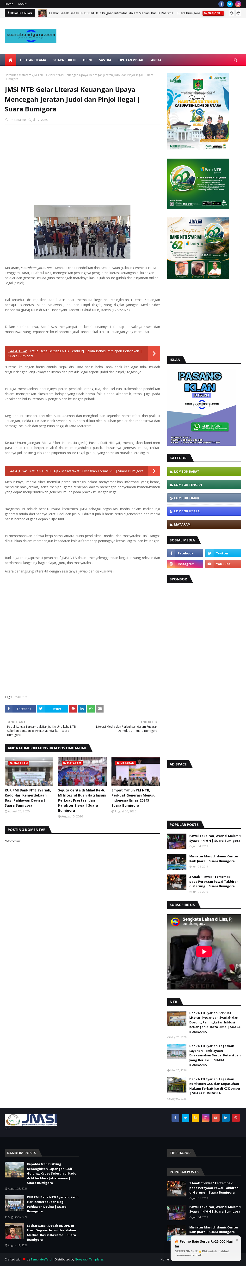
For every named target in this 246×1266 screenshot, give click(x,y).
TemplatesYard (41, 1259)
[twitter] (230, 4)
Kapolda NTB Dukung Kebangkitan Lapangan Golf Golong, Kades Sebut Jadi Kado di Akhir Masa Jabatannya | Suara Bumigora (51, 1173)
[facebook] (221, 4)
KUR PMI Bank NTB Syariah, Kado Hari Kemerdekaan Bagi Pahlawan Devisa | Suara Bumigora (28, 798)
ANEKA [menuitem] (156, 60)
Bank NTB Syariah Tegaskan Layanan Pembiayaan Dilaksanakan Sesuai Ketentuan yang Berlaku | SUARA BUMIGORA (215, 1055)
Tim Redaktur (17, 120)
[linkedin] (226, 1118)
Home (9, 4)
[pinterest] (236, 1118)
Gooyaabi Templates (89, 1259)
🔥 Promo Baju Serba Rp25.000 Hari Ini (204, 1248)
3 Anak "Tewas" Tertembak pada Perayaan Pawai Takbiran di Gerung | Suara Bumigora (214, 881)
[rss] (195, 1118)
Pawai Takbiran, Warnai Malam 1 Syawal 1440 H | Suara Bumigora (215, 838)
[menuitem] (10, 60)
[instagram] (238, 4)
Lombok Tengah (188, 484)
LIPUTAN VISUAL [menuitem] (131, 60)
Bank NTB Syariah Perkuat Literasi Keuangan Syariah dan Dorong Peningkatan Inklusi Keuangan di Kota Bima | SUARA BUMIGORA (214, 1022)
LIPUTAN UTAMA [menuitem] (33, 60)
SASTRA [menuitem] (105, 60)
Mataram (25, 75)
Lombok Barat (186, 471)
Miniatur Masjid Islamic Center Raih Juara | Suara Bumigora (213, 858)
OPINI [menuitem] (87, 60)
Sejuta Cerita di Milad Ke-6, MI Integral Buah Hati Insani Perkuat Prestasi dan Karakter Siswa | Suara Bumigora (82, 800)
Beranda (11, 75)
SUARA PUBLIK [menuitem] (64, 60)
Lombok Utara (187, 511)
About (22, 4)
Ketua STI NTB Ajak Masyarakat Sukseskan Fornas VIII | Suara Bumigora (86, 471)
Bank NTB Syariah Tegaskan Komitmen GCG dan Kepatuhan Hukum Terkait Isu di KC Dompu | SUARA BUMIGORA (214, 1086)
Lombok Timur (186, 498)
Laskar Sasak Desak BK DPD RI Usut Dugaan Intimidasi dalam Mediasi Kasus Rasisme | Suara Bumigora (124, 13)
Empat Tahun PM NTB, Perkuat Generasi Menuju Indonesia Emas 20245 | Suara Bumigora (133, 798)
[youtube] (223, 564)
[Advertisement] (158, 46)
